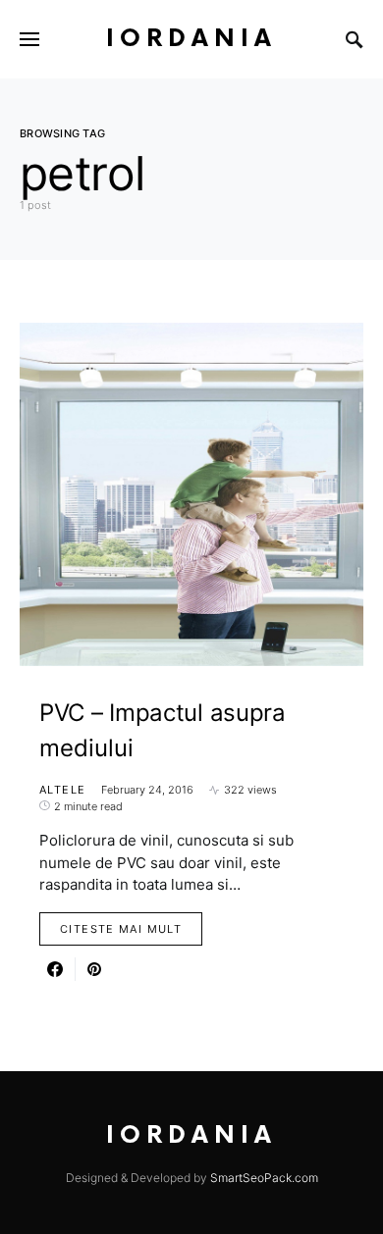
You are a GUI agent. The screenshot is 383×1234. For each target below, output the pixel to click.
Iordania (191, 39)
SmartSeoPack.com (264, 1177)
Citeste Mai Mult (121, 929)
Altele (62, 790)
